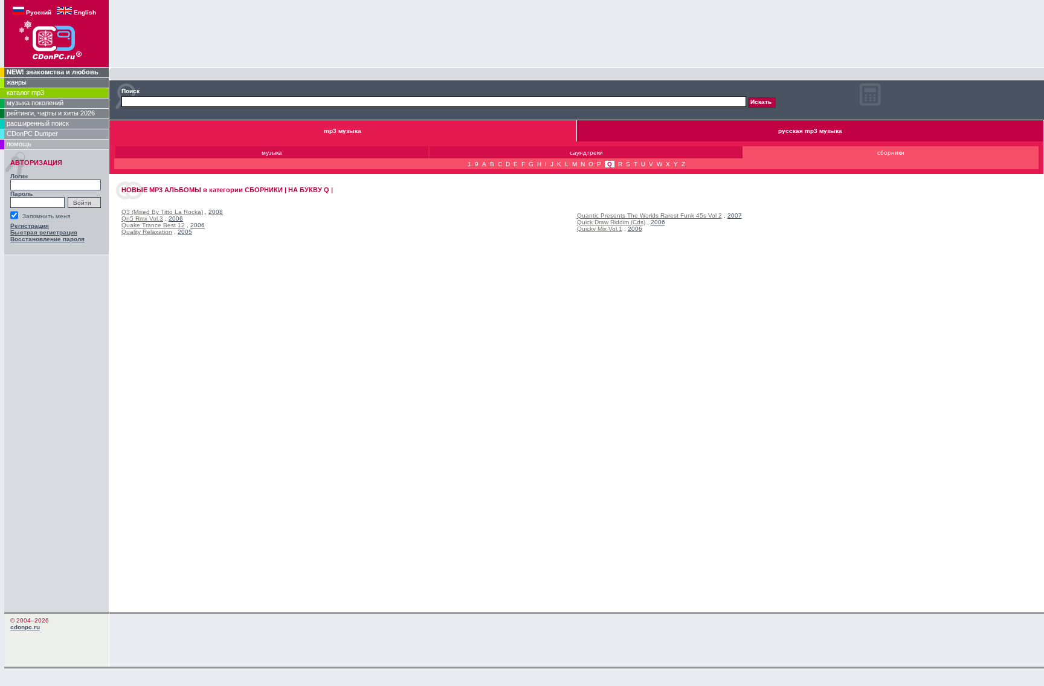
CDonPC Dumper (32, 133)
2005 (185, 231)
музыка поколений (35, 102)
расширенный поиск (38, 123)
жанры (17, 82)
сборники (890, 152)
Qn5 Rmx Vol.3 (142, 218)
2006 (176, 218)
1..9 (473, 164)
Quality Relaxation (146, 231)
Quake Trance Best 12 (153, 225)
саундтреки (586, 152)
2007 (734, 215)
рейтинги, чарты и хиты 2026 (51, 113)
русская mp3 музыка (810, 131)
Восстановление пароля (47, 239)
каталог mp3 (25, 92)
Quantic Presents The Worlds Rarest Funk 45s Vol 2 (649, 215)
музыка (272, 152)
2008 (215, 212)
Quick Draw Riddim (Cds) (611, 222)
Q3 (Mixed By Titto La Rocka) (162, 212)
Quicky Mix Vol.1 (599, 228)
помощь (19, 143)
